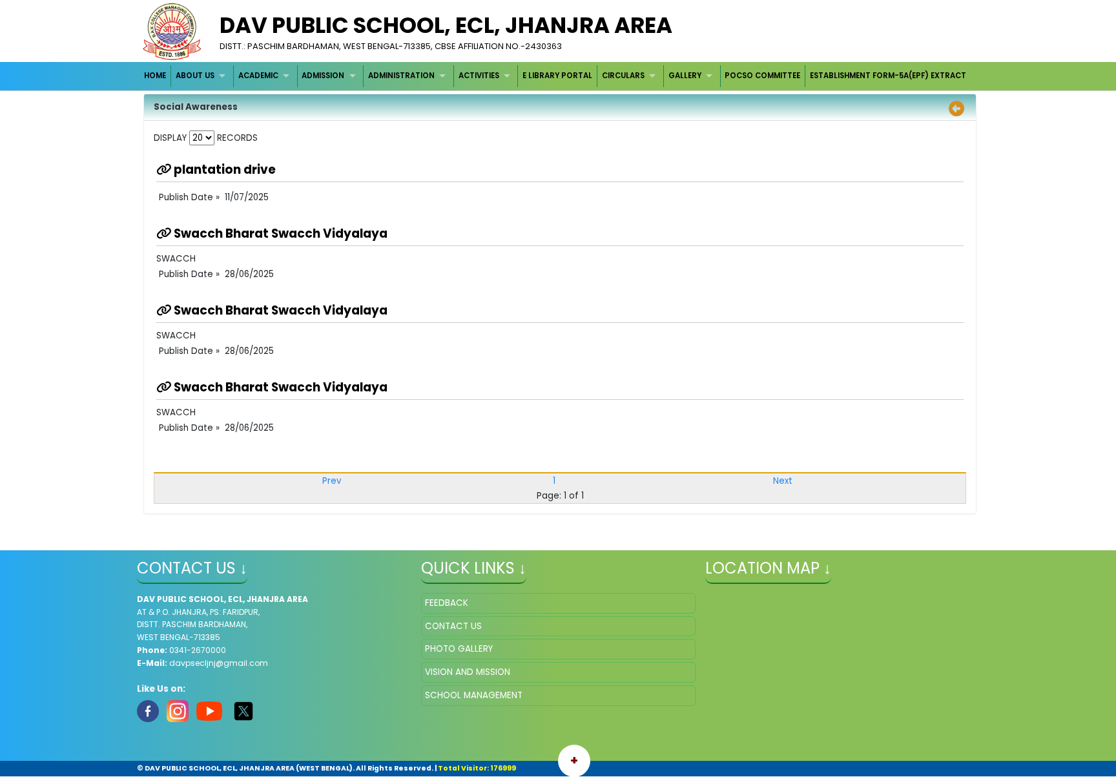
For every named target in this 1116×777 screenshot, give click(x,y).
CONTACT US (453, 626)
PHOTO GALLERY (459, 649)
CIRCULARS (623, 75)
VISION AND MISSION (467, 672)
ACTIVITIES (479, 75)
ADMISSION (323, 75)
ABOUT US (195, 75)
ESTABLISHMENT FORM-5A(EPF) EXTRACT (888, 75)
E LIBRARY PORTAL (557, 75)
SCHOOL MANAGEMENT (473, 695)
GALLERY (684, 75)
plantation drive (223, 169)
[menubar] (555, 76)
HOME (155, 75)
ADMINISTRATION (401, 75)
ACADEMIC (258, 75)
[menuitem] (156, 76)
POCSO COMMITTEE (762, 75)
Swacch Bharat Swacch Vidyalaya (279, 233)
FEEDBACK (446, 603)
